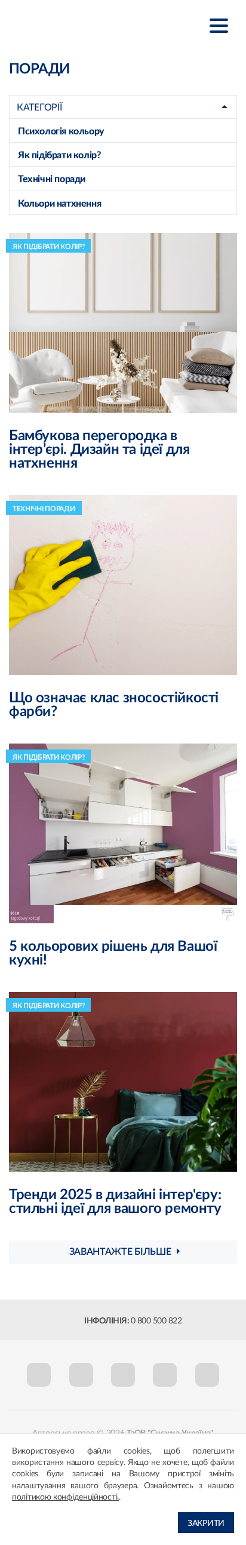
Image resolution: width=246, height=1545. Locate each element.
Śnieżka (68, 25)
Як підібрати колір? (59, 155)
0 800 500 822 (156, 1321)
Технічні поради (51, 179)
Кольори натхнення (59, 203)
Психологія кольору (61, 131)
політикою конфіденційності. (65, 1497)
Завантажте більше (120, 1252)
